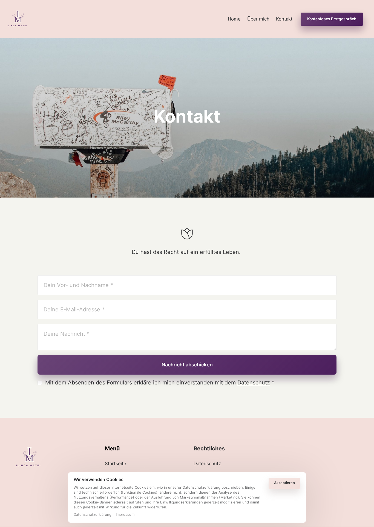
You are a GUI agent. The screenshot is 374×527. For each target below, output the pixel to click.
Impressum (125, 514)
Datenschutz (253, 382)
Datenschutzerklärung (92, 514)
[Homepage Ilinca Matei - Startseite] (17, 19)
